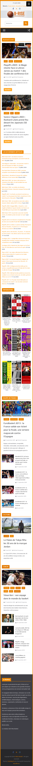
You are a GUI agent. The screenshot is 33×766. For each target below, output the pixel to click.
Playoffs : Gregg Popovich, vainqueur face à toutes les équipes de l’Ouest (22, 644)
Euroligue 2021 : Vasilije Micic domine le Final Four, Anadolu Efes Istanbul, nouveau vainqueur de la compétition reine (16, 240)
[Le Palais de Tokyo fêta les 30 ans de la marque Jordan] (16, 525)
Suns (11, 591)
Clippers (6, 113)
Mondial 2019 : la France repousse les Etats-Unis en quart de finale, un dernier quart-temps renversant (22, 460)
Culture (6, 536)
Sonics (17, 113)
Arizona (6, 587)
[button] (7, 310)
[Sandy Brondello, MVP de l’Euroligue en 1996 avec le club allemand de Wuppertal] (8, 632)
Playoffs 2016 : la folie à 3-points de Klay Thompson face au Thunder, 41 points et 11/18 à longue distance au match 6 (16, 226)
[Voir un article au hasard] (29, 30)
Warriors (17, 591)
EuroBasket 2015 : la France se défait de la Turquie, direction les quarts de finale (21, 490)
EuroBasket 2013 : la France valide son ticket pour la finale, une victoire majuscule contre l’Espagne (16, 430)
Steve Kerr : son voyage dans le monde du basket (16, 597)
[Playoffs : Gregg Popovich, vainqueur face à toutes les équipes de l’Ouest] (8, 646)
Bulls (12, 587)
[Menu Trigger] (28, 3)
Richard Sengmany (18, 77)
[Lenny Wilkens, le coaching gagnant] (8, 657)
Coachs (18, 587)
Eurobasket (14, 419)
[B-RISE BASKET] (16, 12)
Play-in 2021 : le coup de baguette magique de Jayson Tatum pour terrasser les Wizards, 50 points (15, 261)
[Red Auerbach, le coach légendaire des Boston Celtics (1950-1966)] (8, 619)
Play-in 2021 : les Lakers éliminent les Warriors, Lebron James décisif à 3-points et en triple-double (15, 254)
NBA (12, 113)
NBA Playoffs (18, 61)
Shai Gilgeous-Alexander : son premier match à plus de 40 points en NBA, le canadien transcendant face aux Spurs (15, 165)
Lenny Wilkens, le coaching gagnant (20, 656)
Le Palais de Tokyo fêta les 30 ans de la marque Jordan (15, 543)
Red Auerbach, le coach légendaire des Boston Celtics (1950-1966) (21, 618)
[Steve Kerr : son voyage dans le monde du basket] (16, 577)
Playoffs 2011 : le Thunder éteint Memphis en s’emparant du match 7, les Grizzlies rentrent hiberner (15, 281)
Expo (12, 536)
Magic (10, 61)
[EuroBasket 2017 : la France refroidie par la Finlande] (8, 504)
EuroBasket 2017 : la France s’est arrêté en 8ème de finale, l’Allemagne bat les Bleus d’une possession (22, 475)
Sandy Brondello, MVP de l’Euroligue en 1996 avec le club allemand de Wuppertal (22, 630)
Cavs (5, 61)
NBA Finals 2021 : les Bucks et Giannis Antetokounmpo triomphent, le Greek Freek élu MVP (15, 158)
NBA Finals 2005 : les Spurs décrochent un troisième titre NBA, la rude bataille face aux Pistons (14, 182)
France (21, 419)
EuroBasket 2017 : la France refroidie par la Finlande (21, 503)
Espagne (6, 419)
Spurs (5, 591)
